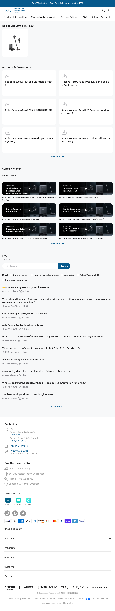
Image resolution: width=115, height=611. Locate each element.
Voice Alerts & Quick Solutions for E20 (23, 359)
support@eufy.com (19, 446)
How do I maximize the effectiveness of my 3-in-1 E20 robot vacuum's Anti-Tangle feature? (52, 336)
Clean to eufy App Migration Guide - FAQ (25, 313)
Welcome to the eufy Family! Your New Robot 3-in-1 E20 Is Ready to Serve (43, 348)
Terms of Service (50, 603)
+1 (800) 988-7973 (17, 434)
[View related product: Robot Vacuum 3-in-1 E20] (15, 43)
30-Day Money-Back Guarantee (27, 473)
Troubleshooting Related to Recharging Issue (27, 394)
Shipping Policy (25, 599)
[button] (15, 17)
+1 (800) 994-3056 (18, 441)
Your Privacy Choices (75, 599)
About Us (11, 599)
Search (64, 266)
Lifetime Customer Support (24, 483)
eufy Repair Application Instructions (22, 325)
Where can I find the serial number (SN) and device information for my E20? (44, 382)
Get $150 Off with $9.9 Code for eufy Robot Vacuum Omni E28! (57, 3)
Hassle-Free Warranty (21, 478)
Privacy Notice (56, 599)
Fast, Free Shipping (19, 468)
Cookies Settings (99, 599)
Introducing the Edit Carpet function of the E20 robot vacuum (37, 371)
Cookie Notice (66, 603)
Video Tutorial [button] (9, 175)
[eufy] (8, 10)
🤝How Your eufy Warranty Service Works (25, 287)
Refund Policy (41, 599)
